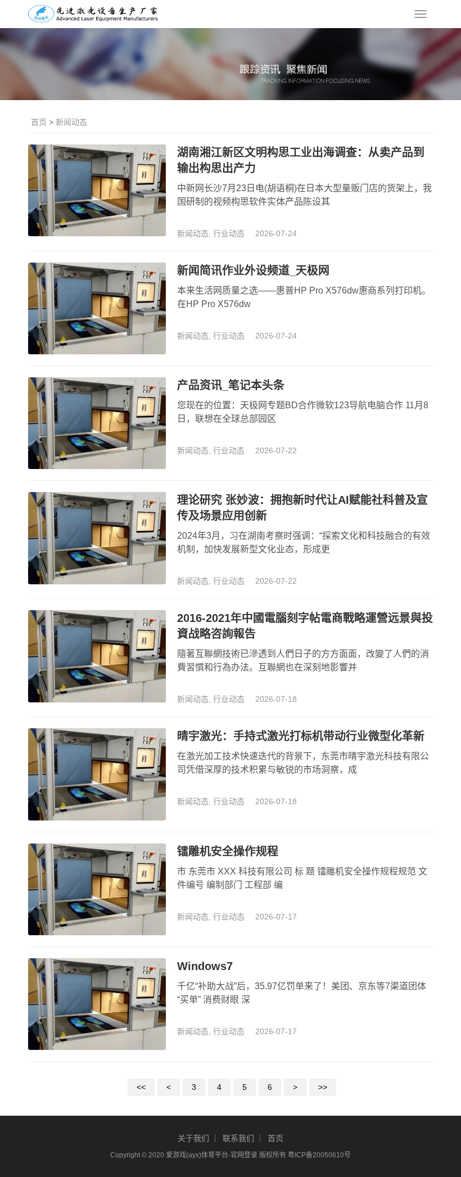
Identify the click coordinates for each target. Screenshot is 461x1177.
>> (322, 1087)
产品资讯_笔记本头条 (230, 385)
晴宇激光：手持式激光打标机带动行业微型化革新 (300, 736)
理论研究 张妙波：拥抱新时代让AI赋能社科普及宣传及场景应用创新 (302, 508)
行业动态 (229, 233)
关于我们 (193, 1138)
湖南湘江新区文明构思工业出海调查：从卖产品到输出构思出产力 (300, 160)
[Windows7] (97, 1004)
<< (141, 1087)
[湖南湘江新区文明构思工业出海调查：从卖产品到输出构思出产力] (97, 190)
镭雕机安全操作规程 (227, 851)
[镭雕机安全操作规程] (97, 889)
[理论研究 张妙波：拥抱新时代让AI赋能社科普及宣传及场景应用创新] (97, 538)
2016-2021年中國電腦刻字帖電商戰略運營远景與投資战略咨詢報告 (305, 626)
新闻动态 (71, 122)
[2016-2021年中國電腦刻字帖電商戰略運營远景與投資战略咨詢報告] (97, 656)
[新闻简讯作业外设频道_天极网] (97, 308)
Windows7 (205, 966)
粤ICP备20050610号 (319, 1155)
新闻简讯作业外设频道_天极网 (253, 270)
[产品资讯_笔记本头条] (97, 423)
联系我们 (238, 1138)
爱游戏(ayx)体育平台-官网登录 (211, 1155)
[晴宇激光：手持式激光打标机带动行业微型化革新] (97, 774)
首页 (39, 122)
